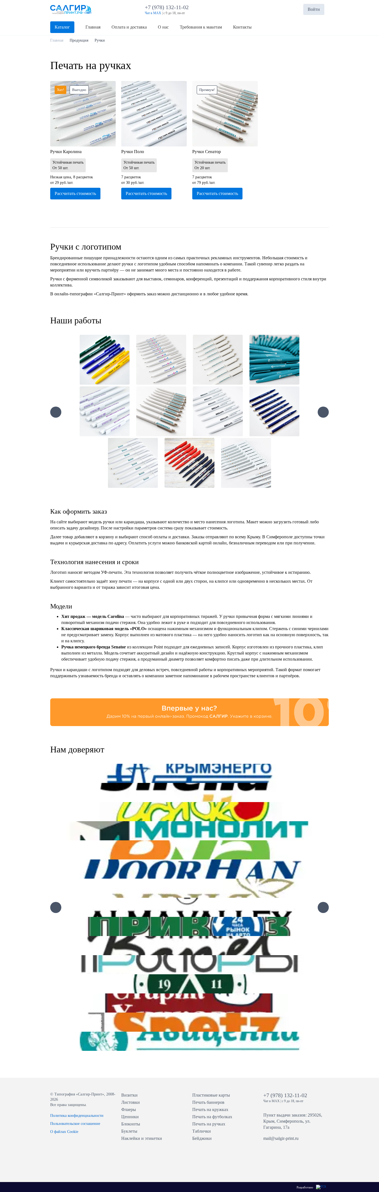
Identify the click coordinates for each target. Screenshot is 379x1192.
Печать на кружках (210, 1109)
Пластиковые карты (211, 1095)
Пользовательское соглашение (75, 1124)
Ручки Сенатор (206, 151)
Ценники (130, 1116)
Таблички (201, 1131)
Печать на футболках (212, 1116)
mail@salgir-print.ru (281, 1138)
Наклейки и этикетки (141, 1138)
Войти (314, 9)
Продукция (79, 40)
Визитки (129, 1095)
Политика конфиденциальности (76, 1116)
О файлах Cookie (64, 1132)
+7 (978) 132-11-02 (168, 7)
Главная (56, 40)
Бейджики (202, 1138)
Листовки (130, 1102)
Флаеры (128, 1109)
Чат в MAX (153, 13)
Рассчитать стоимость (75, 193)
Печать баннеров (208, 1102)
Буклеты (129, 1131)
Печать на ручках (208, 1124)
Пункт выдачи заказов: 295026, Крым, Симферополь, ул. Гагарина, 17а (292, 1121)
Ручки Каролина (66, 151)
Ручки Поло (132, 151)
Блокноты (130, 1124)
